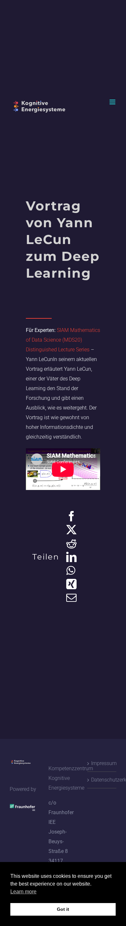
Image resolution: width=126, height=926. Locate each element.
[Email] (71, 597)
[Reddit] (71, 543)
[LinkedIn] (71, 557)
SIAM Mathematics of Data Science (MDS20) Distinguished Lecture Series (63, 340)
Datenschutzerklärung (102, 780)
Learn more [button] (23, 891)
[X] (71, 530)
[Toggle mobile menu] (113, 102)
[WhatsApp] (70, 570)
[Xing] (71, 584)
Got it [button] (63, 909)
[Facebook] (71, 516)
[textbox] (63, 299)
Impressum (102, 763)
